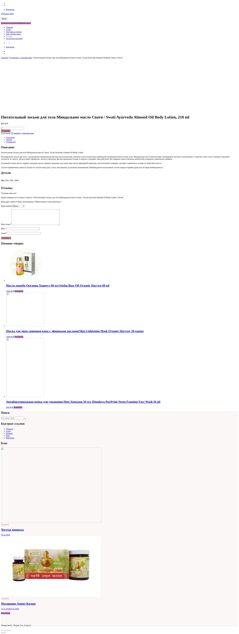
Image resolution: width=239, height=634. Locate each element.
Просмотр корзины (9, 23)
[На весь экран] (7, 630)
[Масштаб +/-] (9, 630)
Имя (3, 229)
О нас (8, 30)
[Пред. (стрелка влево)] (2, 632)
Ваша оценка (6, 206)
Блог (8, 436)
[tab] (122, 137)
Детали (9, 140)
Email (4, 233)
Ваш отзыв (6, 224)
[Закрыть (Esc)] (2, 630)
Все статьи (5, 613)
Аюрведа (5, 524)
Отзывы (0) (11, 142)
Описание (10, 137)
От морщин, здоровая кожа (20, 58)
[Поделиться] (4, 630)
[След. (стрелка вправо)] (4, 632)
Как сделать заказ (13, 34)
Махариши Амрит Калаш (18, 603)
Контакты (10, 9)
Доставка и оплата (14, 32)
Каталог (9, 36)
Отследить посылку (14, 38)
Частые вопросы (12, 529)
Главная (9, 27)
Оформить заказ (24, 23)
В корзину (5, 131)
